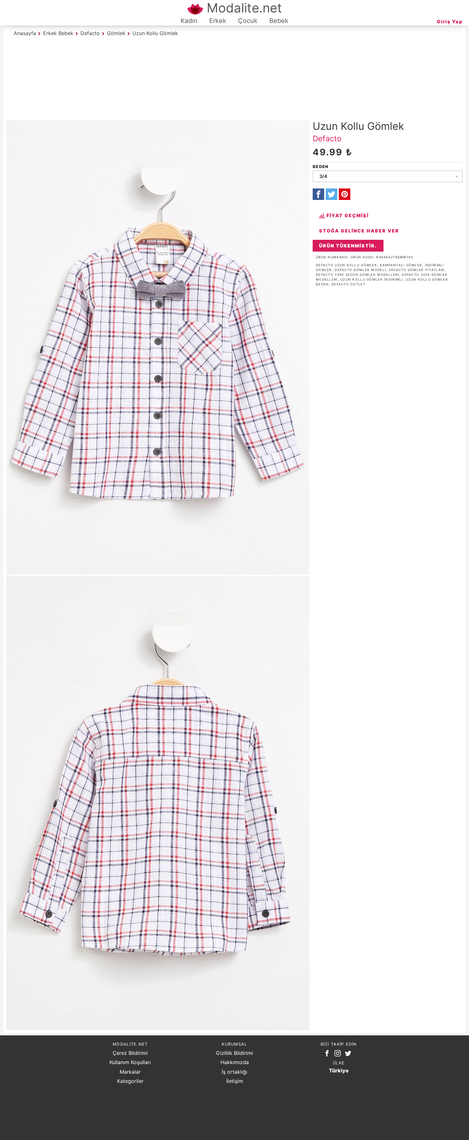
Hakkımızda (234, 1062)
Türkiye (339, 1070)
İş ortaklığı (234, 1072)
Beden (320, 166)
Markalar (130, 1072)
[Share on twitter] (331, 194)
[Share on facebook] (318, 194)
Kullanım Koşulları (130, 1062)
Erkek (217, 21)
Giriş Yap (450, 21)
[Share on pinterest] (344, 194)
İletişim (234, 1081)
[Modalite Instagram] (338, 1054)
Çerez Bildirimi (130, 1053)
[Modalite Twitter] (349, 1054)
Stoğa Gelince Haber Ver (359, 230)
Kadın (189, 21)
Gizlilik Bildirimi (234, 1053)
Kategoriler (130, 1081)
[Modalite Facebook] (328, 1054)
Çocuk (247, 21)
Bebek (278, 21)
